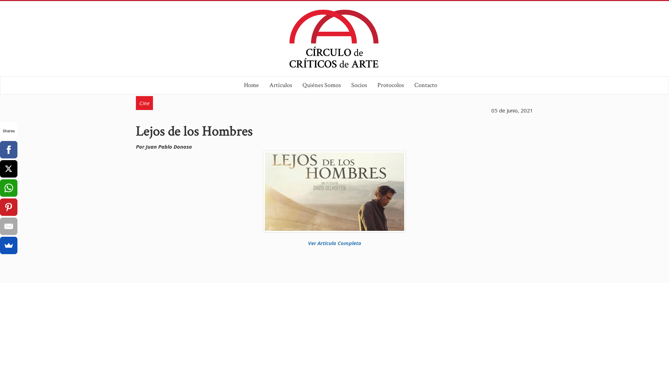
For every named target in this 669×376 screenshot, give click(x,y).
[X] (8, 169)
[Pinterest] (8, 207)
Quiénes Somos (321, 85)
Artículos (280, 85)
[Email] (8, 226)
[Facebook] (8, 149)
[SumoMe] (8, 245)
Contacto (425, 85)
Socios (359, 85)
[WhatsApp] (8, 188)
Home (251, 85)
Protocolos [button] (390, 85)
